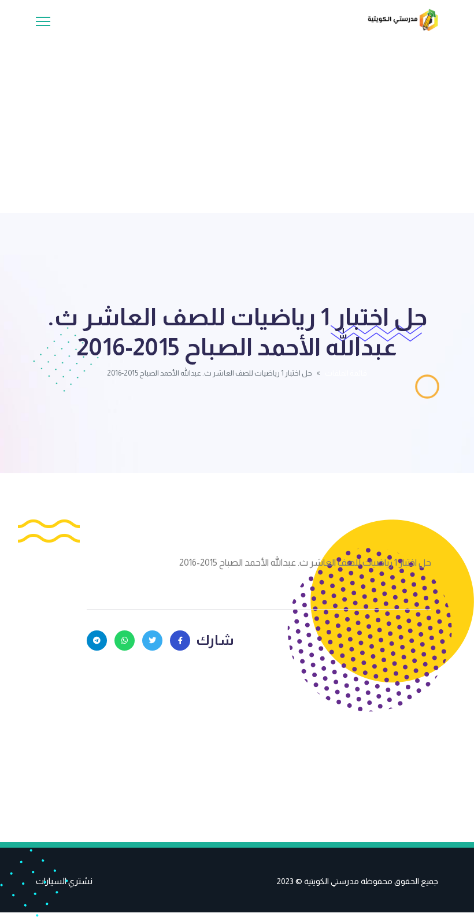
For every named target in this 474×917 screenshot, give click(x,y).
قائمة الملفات (346, 373)
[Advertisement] (237, 118)
